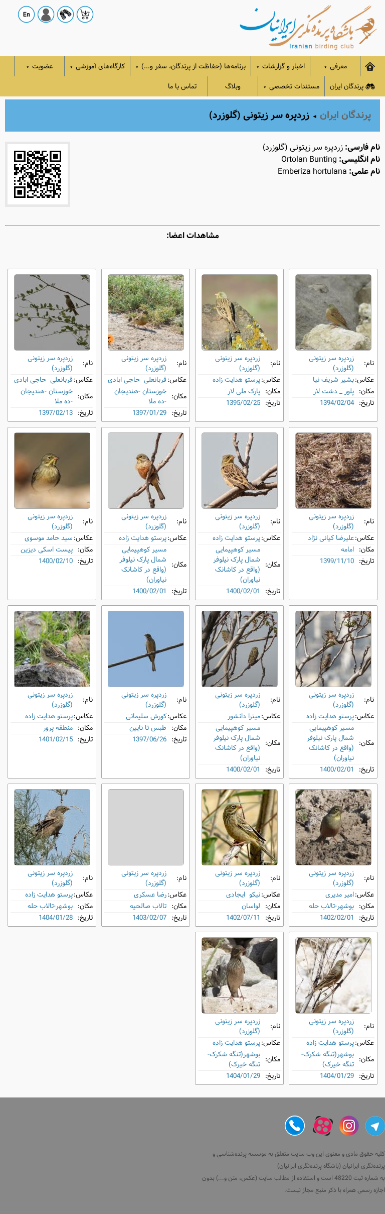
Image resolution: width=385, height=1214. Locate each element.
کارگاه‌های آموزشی (97, 66)
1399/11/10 (337, 561)
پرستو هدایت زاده (236, 380)
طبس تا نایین (147, 728)
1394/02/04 (337, 403)
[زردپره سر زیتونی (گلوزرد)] (333, 312)
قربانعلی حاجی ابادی (137, 380)
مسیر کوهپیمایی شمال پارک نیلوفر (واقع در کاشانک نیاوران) (236, 565)
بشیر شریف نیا (333, 380)
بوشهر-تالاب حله (331, 906)
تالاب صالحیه (148, 906)
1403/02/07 (149, 918)
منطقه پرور (58, 728)
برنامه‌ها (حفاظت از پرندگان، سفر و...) (190, 66)
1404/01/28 (56, 918)
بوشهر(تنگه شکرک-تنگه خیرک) (327, 1059)
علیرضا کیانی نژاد (331, 538)
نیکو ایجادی (243, 895)
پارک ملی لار (244, 391)
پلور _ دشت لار (333, 391)
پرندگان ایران (346, 86)
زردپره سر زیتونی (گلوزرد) (331, 363)
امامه (347, 550)
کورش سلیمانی (146, 716)
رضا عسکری (150, 895)
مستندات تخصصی (291, 86)
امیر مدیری (339, 895)
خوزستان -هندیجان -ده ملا (140, 396)
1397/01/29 (149, 413)
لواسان (251, 906)
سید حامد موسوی (49, 538)
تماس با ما (182, 86)
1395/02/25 (243, 403)
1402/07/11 (243, 918)
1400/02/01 (243, 591)
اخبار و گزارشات (280, 66)
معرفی (335, 66)
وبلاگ (233, 86)
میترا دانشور (244, 716)
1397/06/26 (149, 739)
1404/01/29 (337, 1076)
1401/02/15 (56, 739)
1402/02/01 (337, 918)
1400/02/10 (56, 561)
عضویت (39, 66)
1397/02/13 (56, 413)
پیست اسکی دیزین (47, 550)
